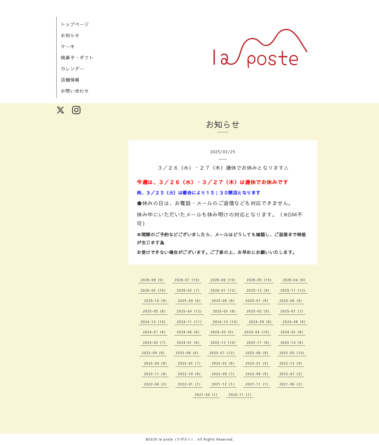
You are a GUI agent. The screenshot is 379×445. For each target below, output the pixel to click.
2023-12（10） (224, 342)
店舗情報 (70, 80)
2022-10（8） (190, 374)
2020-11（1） (241, 394)
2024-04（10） (257, 332)
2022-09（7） (224, 374)
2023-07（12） (222, 352)
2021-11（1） (258, 384)
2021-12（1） (224, 384)
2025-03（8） (225, 311)
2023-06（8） (258, 352)
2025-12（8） (259, 290)
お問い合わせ (75, 91)
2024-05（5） (223, 332)
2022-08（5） (258, 374)
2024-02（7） (155, 342)
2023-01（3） (258, 363)
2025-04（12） (190, 311)
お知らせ (70, 35)
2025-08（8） (224, 300)
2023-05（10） (292, 352)
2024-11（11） (190, 321)
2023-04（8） (156, 363)
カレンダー (72, 68)
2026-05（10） (260, 280)
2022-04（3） (156, 384)
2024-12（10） (154, 321)
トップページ (75, 24)
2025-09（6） (190, 300)
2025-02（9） (259, 311)
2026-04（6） (295, 280)
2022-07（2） (291, 374)
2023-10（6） (293, 342)
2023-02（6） (224, 363)
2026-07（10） (188, 280)
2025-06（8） (291, 300)
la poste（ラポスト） (177, 439)
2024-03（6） (293, 332)
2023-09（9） (154, 352)
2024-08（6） (295, 321)
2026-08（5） (153, 280)
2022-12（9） (291, 363)
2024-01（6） (189, 342)
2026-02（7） (189, 290)
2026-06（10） (224, 280)
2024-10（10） (226, 321)
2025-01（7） (293, 311)
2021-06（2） (291, 384)
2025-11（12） (294, 290)
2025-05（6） (155, 311)
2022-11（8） (156, 374)
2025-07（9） (258, 300)
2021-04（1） (207, 394)
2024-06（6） (189, 332)
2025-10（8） (156, 300)
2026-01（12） (224, 290)
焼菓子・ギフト (77, 57)
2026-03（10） (154, 290)
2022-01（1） (190, 384)
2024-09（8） (261, 321)
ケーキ (68, 46)
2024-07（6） (155, 332)
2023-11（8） (259, 342)
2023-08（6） (188, 352)
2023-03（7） (190, 363)
